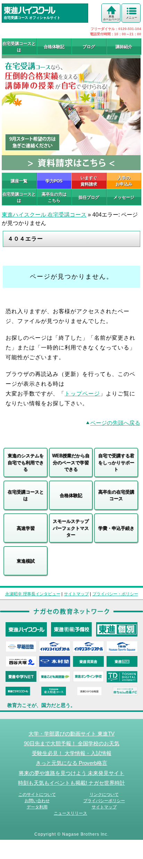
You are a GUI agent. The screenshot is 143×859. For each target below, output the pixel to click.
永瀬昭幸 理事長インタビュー (32, 593)
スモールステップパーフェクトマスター (71, 528)
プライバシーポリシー (104, 800)
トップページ (82, 394)
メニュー (131, 17)
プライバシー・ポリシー (115, 593)
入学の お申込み (124, 181)
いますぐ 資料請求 (89, 181)
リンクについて (104, 794)
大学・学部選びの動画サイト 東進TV (71, 734)
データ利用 (37, 807)
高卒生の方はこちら (54, 197)
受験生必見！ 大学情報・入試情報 (71, 753)
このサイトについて (37, 794)
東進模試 (26, 561)
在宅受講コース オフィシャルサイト (32, 18)
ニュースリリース (70, 813)
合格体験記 (54, 46)
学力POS (53, 181)
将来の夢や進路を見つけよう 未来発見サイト (71, 773)
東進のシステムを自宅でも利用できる (26, 462)
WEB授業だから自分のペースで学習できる (71, 462)
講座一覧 (19, 181)
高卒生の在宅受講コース (116, 495)
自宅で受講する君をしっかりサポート (116, 462)
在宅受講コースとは (19, 46)
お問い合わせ (37, 800)
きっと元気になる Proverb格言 (71, 763)
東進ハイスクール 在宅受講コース (44, 215)
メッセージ (123, 197)
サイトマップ (76, 593)
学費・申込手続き (116, 528)
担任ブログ (88, 197)
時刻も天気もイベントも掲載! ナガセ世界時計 (71, 783)
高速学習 (26, 528)
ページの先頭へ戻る (115, 423)
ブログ (89, 46)
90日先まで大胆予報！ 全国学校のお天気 (71, 743)
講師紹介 (124, 46)
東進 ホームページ (111, 18)
